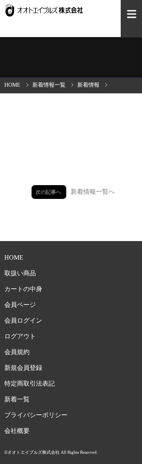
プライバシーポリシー (35, 415)
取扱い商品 (20, 273)
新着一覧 (17, 399)
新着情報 (88, 85)
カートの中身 (23, 289)
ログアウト (20, 336)
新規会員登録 (23, 367)
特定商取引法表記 (29, 383)
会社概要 (17, 430)
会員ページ (20, 304)
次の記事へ (49, 192)
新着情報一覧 (48, 85)
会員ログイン (23, 320)
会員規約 (17, 352)
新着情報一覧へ (93, 191)
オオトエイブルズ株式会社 (33, 452)
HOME (12, 85)
